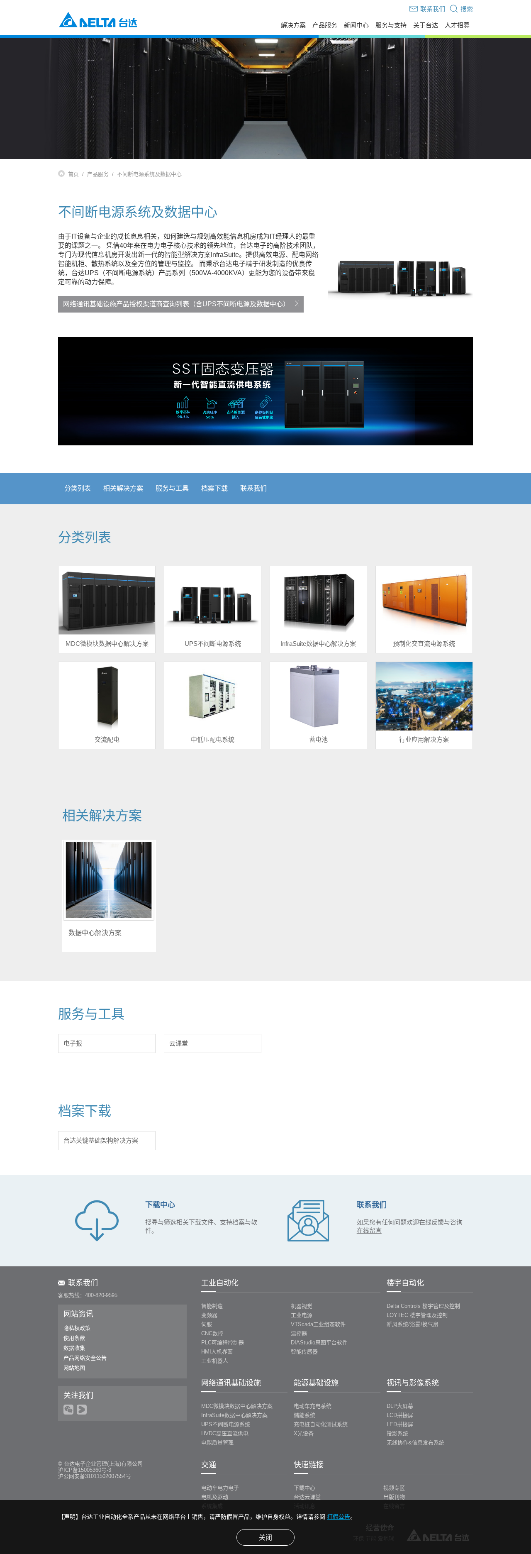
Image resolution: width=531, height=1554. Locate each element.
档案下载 (214, 488)
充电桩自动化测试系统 (321, 1424)
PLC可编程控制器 (222, 1342)
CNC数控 (212, 1333)
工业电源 (301, 1315)
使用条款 (74, 1338)
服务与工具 (172, 488)
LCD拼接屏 (400, 1415)
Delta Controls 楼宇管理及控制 (423, 1306)
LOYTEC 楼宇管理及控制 (417, 1315)
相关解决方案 (123, 488)
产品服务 (324, 25)
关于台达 (425, 25)
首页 (73, 174)
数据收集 (74, 1348)
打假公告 (338, 1516)
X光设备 (304, 1433)
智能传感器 (304, 1352)
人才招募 (457, 25)
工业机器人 (214, 1361)
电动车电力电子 (220, 1488)
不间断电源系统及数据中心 (149, 174)
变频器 (209, 1315)
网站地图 (74, 1368)
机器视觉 (301, 1306)
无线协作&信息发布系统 (415, 1442)
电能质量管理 (217, 1442)
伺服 (206, 1324)
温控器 (299, 1333)
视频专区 (394, 1488)
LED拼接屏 (400, 1424)
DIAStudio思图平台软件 (319, 1342)
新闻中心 (356, 25)
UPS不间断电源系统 (225, 1424)
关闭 (265, 1537)
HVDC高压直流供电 (224, 1433)
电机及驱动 (214, 1497)
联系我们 (253, 488)
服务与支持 (391, 25)
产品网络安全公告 (85, 1358)
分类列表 (77, 488)
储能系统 (304, 1415)
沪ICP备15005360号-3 (84, 1470)
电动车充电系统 (312, 1406)
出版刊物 (394, 1497)
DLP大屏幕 (400, 1406)
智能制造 (212, 1306)
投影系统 (397, 1433)
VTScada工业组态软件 (318, 1324)
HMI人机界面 (217, 1352)
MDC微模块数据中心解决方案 (237, 1406)
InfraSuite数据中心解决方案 (234, 1415)
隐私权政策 (76, 1328)
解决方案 (293, 25)
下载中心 (304, 1488)
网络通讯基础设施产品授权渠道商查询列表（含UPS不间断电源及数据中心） (176, 304)
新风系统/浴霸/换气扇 (412, 1324)
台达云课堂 (307, 1497)
